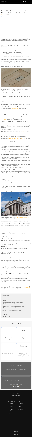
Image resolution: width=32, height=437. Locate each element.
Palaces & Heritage (20, 410)
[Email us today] (28, 1)
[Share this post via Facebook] (7, 316)
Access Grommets (11, 412)
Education (20, 406)
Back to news (4, 9)
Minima (18, 118)
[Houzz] (17, 398)
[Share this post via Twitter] (9, 316)
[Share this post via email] (3, 316)
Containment (11, 413)
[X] (19, 398)
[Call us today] (26, 1)
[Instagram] (13, 398)
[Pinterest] (15, 398)
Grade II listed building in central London (22, 217)
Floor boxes (3, 88)
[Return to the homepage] (4, 1)
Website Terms (16, 428)
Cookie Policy (16, 434)
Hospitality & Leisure (21, 409)
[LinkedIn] (11, 398)
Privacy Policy (16, 431)
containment (24, 131)
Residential (20, 412)
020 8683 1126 (16, 419)
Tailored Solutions (11, 415)
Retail (20, 413)
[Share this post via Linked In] (5, 316)
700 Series (4, 119)
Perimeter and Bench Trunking (14, 138)
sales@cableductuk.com (16, 420)
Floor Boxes (11, 403)
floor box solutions (15, 108)
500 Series (11, 410)
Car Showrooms (20, 403)
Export (21, 407)
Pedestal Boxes (23, 138)
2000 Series (11, 409)
